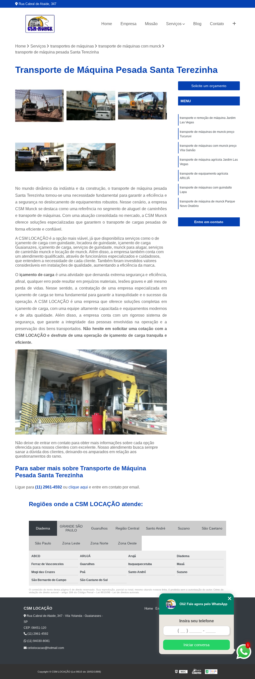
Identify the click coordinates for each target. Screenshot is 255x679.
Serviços (174, 24)
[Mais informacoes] (234, 24)
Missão (151, 24)
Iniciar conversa (196, 645)
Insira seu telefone (196, 621)
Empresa (128, 24)
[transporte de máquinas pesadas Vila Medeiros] (39, 105)
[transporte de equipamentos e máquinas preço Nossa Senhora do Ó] (39, 157)
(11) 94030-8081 (38, 641)
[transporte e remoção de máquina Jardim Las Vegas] (90, 157)
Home (106, 24)
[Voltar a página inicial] (40, 24)
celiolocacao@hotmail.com (45, 648)
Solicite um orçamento (208, 86)
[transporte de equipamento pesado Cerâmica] (142, 105)
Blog (197, 24)
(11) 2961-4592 (49, 487)
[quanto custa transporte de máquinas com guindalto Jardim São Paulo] (90, 105)
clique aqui (78, 487)
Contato (217, 24)
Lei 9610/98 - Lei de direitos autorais (117, 592)
